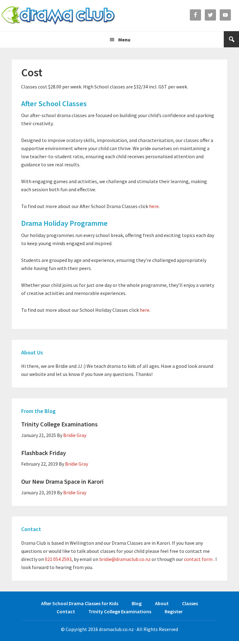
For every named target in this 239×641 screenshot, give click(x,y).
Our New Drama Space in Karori (62, 481)
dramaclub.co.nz (116, 629)
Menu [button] (124, 39)
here (154, 206)
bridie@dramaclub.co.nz (125, 559)
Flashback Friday (43, 453)
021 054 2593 (58, 559)
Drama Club (58, 15)
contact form (198, 559)
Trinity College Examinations (59, 424)
